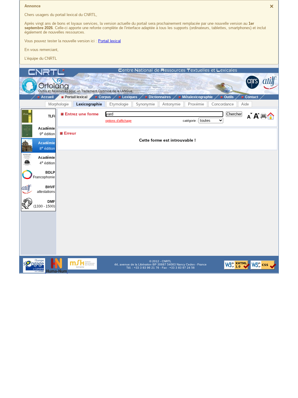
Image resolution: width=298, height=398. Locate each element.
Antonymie (171, 104)
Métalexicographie (197, 97)
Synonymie (145, 104)
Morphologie (58, 104)
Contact (251, 97)
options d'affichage (118, 120)
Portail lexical (109, 41)
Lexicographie (89, 104)
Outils (229, 97)
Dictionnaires (160, 97)
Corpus (105, 97)
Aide (245, 104)
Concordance (223, 104)
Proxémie (196, 104)
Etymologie (118, 104)
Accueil (47, 97)
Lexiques (129, 97)
